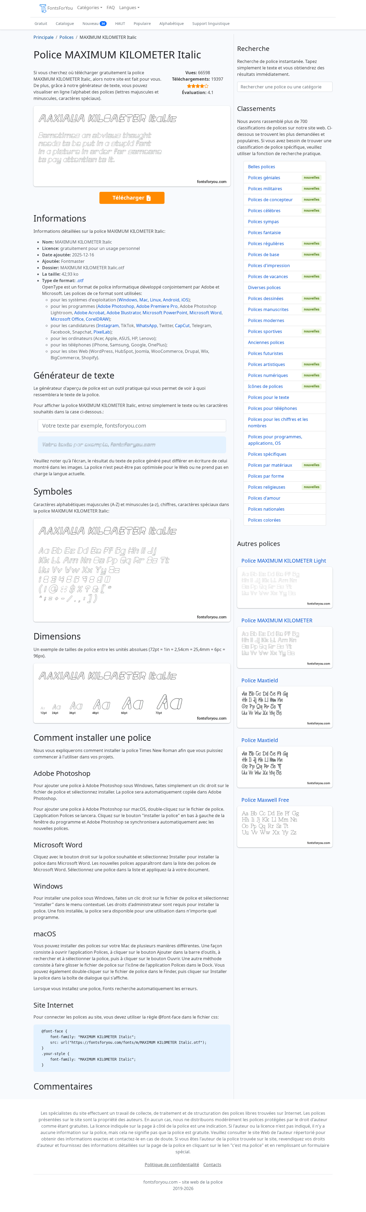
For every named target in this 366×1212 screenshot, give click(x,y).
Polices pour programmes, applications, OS (275, 440)
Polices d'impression (269, 265)
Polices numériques (268, 375)
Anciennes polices (266, 342)
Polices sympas (263, 222)
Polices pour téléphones (272, 408)
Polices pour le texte (268, 397)
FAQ (111, 7)
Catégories (88, 7)
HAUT (120, 23)
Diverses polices (264, 287)
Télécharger (129, 197)
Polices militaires (265, 189)
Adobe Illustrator (123, 313)
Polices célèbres (264, 211)
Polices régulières (266, 243)
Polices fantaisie (264, 232)
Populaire (142, 23)
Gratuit (41, 23)
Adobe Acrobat (89, 313)
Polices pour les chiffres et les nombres (278, 422)
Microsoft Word (205, 313)
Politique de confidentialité (172, 1165)
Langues (127, 7)
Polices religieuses (266, 487)
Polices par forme (266, 476)
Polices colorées (264, 520)
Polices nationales (266, 509)
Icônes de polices (265, 386)
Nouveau (94, 23)
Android (171, 300)
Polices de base (263, 254)
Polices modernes (266, 320)
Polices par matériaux (270, 465)
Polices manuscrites (268, 309)
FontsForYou (60, 8)
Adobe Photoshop (116, 306)
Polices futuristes (265, 353)
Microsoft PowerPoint (165, 313)
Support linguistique (211, 23)
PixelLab (102, 332)
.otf (80, 280)
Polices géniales (264, 178)
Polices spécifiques (267, 454)
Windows (127, 300)
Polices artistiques (266, 364)
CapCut (182, 325)
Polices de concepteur (270, 200)
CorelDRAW (97, 319)
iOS (184, 300)
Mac (143, 300)
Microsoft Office (67, 319)
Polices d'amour (264, 498)
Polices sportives (265, 331)
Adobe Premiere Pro (157, 306)
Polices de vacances (268, 276)
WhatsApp (146, 325)
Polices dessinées (265, 298)
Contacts (212, 1165)
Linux (155, 300)
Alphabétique (171, 23)
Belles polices (261, 167)
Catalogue (65, 23)
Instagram (108, 325)
